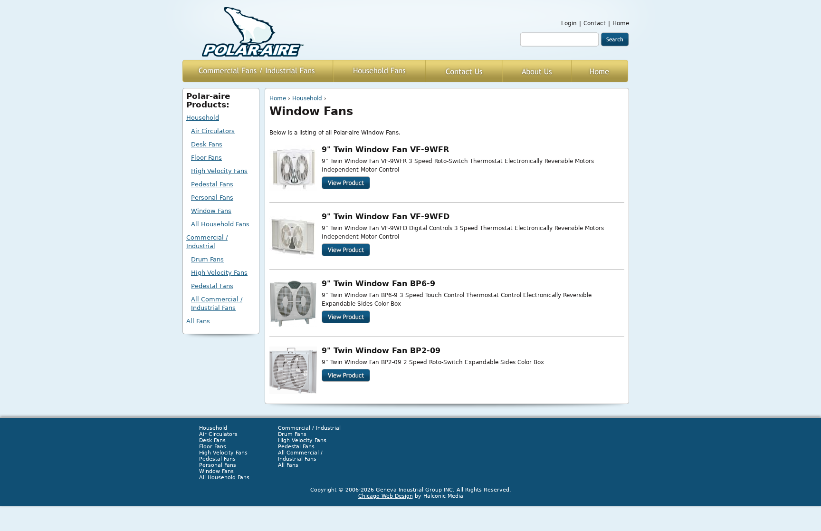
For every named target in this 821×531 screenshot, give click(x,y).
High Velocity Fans (219, 170)
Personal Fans (212, 197)
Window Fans (211, 210)
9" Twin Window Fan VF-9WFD (385, 216)
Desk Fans (206, 144)
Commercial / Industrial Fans (257, 71)
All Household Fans (220, 224)
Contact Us (464, 71)
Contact (594, 23)
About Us (537, 71)
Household (307, 98)
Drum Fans (207, 259)
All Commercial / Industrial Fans (216, 303)
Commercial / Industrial (207, 242)
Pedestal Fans (212, 184)
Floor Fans (206, 157)
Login (569, 23)
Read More (346, 182)
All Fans (198, 321)
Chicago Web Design (385, 496)
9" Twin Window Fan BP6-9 (378, 284)
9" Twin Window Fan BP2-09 (381, 351)
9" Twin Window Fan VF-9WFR (385, 149)
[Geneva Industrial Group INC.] (252, 32)
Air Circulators (213, 131)
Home (620, 23)
